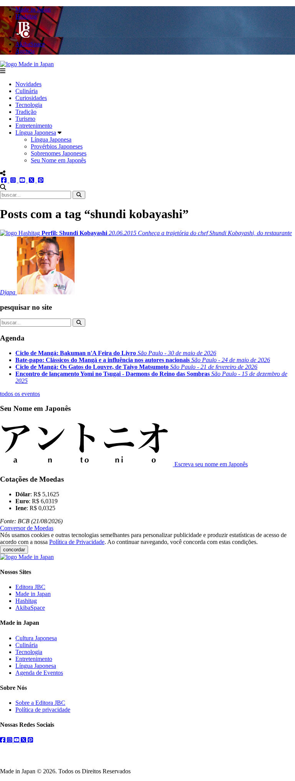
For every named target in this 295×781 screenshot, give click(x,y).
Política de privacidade (42, 709)
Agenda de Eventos (39, 672)
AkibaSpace (30, 607)
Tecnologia (28, 105)
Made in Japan (33, 594)
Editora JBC (30, 587)
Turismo (25, 118)
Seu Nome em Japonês (58, 160)
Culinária (26, 91)
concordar (14, 549)
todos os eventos (20, 393)
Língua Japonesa (35, 132)
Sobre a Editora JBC (40, 702)
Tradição (25, 111)
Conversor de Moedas (26, 528)
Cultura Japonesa (36, 638)
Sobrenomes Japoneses (58, 153)
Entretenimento (33, 125)
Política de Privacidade (76, 542)
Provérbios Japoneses (57, 146)
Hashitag (26, 600)
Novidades (28, 84)
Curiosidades (31, 98)
